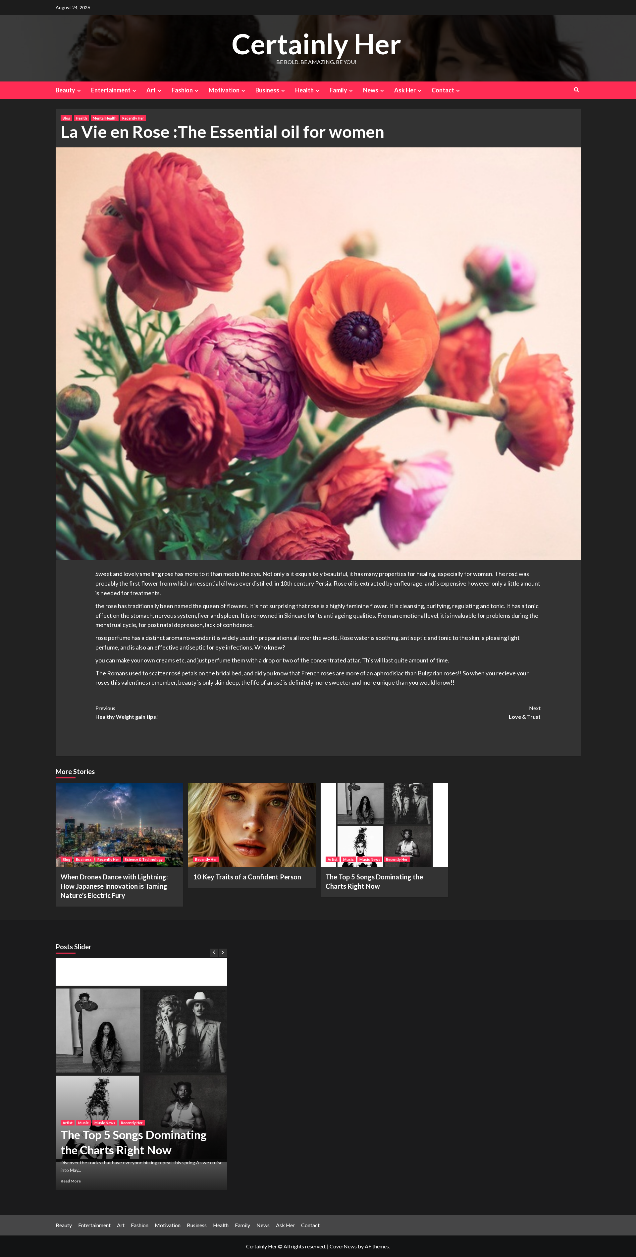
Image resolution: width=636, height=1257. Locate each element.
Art (151, 90)
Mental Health (105, 118)
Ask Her (405, 90)
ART (86, 1085)
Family (338, 90)
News (370, 90)
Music (348, 859)
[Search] (576, 89)
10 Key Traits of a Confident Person (247, 877)
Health (304, 90)
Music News (369, 859)
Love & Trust (525, 712)
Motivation (224, 90)
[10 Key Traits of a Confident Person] (252, 825)
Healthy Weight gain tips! (126, 712)
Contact (443, 90)
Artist (333, 859)
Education (160, 1085)
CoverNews (343, 1246)
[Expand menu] (79, 90)
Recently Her (133, 118)
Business (267, 90)
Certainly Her (316, 43)
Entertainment (111, 90)
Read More (90, 1180)
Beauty (65, 90)
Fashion (182, 90)
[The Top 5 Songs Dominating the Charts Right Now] (384, 825)
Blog (66, 118)
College (138, 1085)
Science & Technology (144, 859)
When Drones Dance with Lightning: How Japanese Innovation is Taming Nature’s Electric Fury (114, 886)
